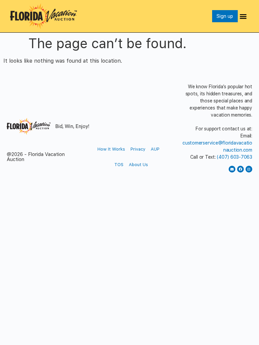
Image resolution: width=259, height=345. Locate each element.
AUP (155, 149)
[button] (243, 16)
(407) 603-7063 (234, 157)
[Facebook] (240, 169)
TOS (118, 164)
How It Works (111, 149)
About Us (138, 164)
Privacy (138, 149)
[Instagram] (249, 169)
